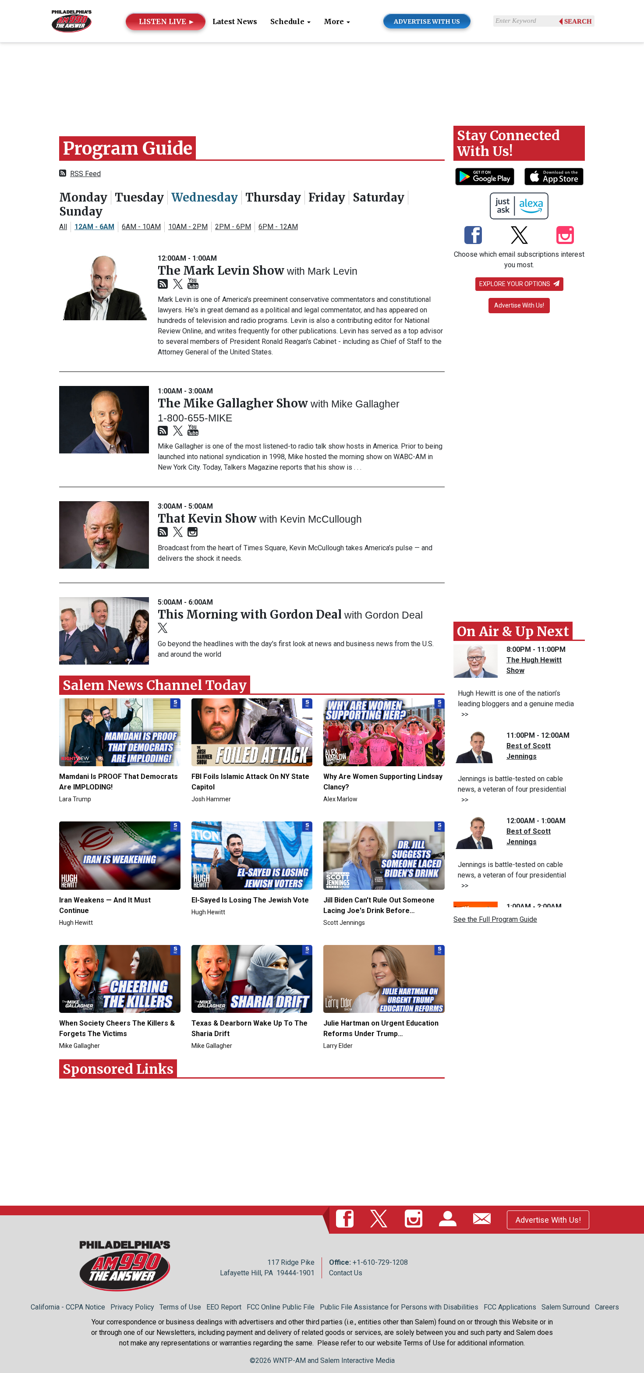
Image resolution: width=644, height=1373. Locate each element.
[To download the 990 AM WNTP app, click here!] (484, 176)
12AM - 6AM (94, 227)
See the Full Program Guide (495, 919)
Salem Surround (565, 1307)
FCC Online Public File (281, 1307)
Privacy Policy (132, 1307)
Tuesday (139, 197)
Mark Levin (332, 271)
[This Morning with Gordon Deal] (104, 631)
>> (463, 714)
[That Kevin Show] (104, 535)
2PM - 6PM (233, 227)
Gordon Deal (394, 615)
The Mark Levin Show (222, 270)
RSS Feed (85, 174)
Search (578, 21)
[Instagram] (193, 532)
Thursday (273, 197)
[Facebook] (473, 236)
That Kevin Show (208, 518)
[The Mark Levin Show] (104, 287)
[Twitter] (178, 284)
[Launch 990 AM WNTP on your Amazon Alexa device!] (519, 205)
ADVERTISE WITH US (427, 21)
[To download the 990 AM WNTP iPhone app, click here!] (554, 176)
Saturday (378, 197)
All (63, 227)
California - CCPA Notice (68, 1307)
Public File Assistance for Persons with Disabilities (399, 1307)
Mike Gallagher (365, 404)
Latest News (234, 21)
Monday (83, 197)
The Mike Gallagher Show (234, 403)
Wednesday (204, 197)
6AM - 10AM (141, 227)
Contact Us (345, 1273)
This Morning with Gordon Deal (251, 614)
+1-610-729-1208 (380, 1262)
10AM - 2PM (188, 227)
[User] (449, 1220)
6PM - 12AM (278, 227)
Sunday (81, 211)
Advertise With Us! (519, 305)
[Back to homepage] (71, 20)
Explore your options (515, 283)
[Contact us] (483, 1220)
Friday (326, 197)
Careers (607, 1307)
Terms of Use (180, 1307)
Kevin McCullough (321, 519)
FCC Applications (510, 1307)
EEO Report (223, 1307)
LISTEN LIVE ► (167, 21)
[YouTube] (193, 284)
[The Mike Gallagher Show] (104, 419)
